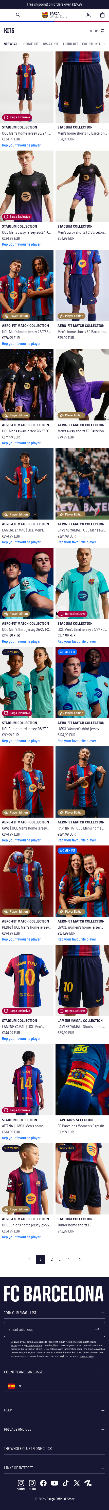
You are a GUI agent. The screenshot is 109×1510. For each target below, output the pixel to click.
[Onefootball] (88, 1483)
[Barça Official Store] (54, 15)
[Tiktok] (66, 1483)
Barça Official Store (60, 1499)
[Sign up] (97, 1329)
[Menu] (6, 15)
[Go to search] (18, 15)
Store (21, 1489)
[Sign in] (88, 15)
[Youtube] (54, 1483)
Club (32, 1489)
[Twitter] (77, 1483)
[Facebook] (43, 1483)
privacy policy (34, 1345)
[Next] (79, 1259)
